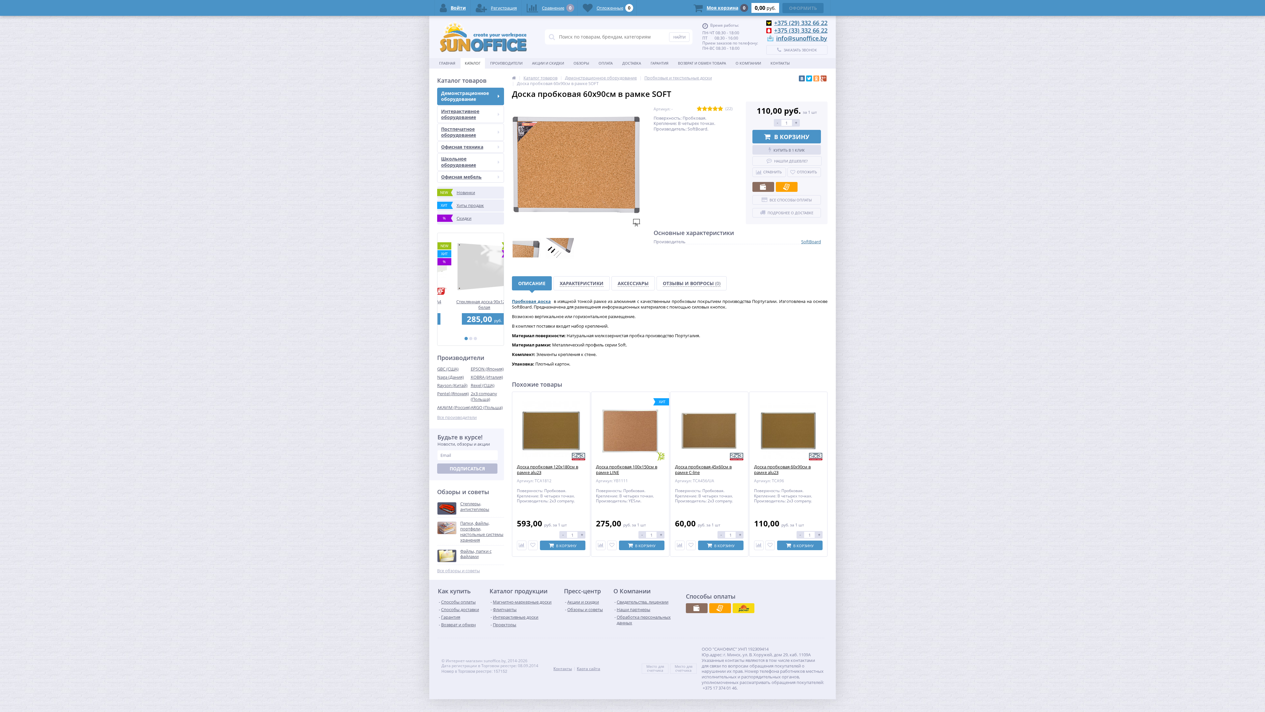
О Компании (748, 63)
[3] (475, 338)
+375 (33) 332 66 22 (801, 30)
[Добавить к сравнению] (521, 545)
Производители (506, 63)
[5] (720, 109)
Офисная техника (462, 147)
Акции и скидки (548, 63)
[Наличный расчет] (763, 187)
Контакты (780, 63)
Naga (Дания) (450, 377)
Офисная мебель (461, 177)
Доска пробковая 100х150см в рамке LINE (626, 469)
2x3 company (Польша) (484, 396)
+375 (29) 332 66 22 (801, 23)
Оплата (606, 63)
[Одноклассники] (816, 78)
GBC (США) (448, 369)
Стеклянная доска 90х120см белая (470, 304)
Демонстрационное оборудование (465, 96)
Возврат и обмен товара (702, 63)
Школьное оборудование (458, 162)
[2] (470, 338)
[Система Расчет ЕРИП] (743, 608)
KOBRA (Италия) (487, 377)
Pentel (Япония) (453, 394)
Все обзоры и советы (458, 571)
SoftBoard (811, 242)
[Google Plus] (824, 78)
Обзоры (581, 63)
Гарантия (659, 63)
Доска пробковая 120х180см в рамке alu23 (547, 469)
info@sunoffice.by (801, 38)
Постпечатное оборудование (458, 132)
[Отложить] (533, 545)
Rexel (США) (482, 385)
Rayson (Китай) (452, 385)
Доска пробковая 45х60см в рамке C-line (703, 469)
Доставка (631, 63)
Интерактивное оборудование (460, 114)
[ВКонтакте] (802, 78)
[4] (715, 109)
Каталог (473, 63)
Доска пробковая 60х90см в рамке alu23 (782, 469)
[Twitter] (809, 78)
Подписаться (467, 468)
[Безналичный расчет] (787, 187)
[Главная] (514, 78)
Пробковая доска (531, 301)
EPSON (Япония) (487, 369)
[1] (466, 338)
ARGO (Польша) (487, 407)
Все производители (457, 417)
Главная (447, 63)
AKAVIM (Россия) (453, 407)
